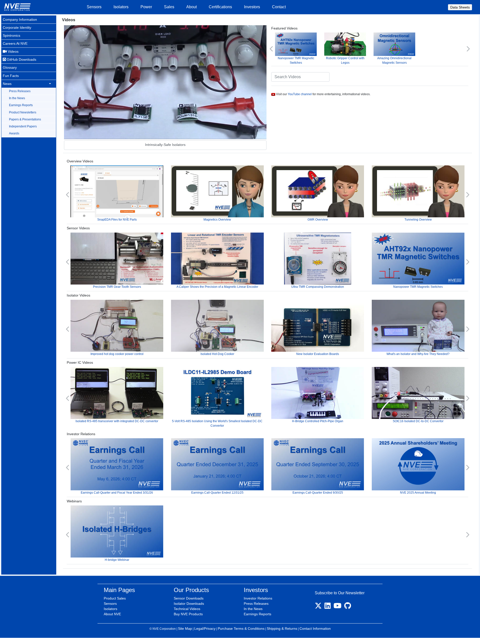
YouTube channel (300, 94)
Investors (252, 7)
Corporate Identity (17, 27)
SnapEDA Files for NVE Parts (117, 219)
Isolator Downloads (189, 604)
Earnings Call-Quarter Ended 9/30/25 (317, 492)
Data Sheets (460, 7)
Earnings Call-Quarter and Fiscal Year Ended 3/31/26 (117, 492)
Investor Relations (258, 598)
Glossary (10, 67)
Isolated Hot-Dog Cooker (217, 354)
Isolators (121, 7)
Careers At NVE (15, 43)
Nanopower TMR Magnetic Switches (296, 60)
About (191, 7)
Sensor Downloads (189, 598)
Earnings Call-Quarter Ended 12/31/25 (217, 492)
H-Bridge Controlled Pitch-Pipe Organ (317, 421)
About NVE (112, 614)
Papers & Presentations (25, 119)
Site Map (185, 629)
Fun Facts (11, 76)
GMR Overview (318, 219)
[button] (271, 48)
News (7, 84)
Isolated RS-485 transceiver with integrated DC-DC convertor (117, 421)
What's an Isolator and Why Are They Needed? (418, 354)
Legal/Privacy (205, 629)
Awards (14, 133)
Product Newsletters (22, 112)
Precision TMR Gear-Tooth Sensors (117, 287)
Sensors (94, 7)
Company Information (20, 19)
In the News (17, 98)
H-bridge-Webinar (117, 560)
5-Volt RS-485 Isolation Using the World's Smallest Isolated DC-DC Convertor (217, 423)
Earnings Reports (21, 105)
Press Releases (19, 91)
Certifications (220, 7)
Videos (12, 51)
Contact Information (315, 629)
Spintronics (11, 35)
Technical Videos (187, 609)
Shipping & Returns (282, 629)
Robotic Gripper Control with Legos (345, 60)
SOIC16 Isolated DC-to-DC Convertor (418, 421)
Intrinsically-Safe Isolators (165, 145)
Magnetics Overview (217, 219)
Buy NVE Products (188, 614)
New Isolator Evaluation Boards (317, 354)
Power (146, 7)
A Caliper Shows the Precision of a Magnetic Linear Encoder (217, 287)
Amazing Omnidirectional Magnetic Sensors (394, 60)
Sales (169, 7)
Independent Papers (23, 126)
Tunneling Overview (418, 219)
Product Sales (115, 598)
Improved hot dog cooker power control (117, 354)
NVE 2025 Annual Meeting (418, 492)
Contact (279, 7)
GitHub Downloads (21, 59)
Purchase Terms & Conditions (241, 629)
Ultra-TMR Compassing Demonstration (317, 287)
